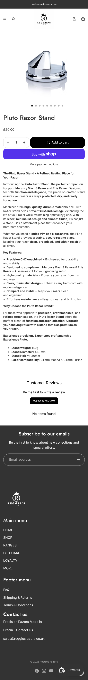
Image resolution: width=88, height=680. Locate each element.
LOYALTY (10, 560)
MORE (8, 568)
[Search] (13, 18)
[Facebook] (36, 670)
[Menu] (4, 19)
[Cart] (83, 18)
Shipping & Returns (17, 597)
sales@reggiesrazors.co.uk (24, 638)
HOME (8, 530)
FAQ (6, 590)
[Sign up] (78, 459)
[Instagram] (44, 670)
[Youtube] (51, 670)
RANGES (10, 545)
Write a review (44, 401)
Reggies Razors (49, 661)
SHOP (7, 537)
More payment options (44, 164)
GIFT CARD (11, 553)
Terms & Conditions (18, 605)
